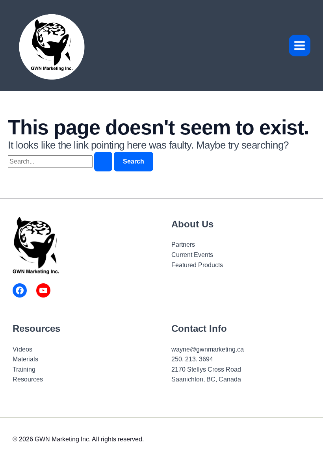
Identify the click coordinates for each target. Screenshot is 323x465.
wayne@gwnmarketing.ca (207, 349)
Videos (22, 349)
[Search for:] (61, 161)
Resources (28, 379)
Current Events (192, 254)
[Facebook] (20, 290)
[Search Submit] (103, 161)
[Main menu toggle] (299, 45)
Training (24, 369)
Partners (183, 244)
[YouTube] (43, 290)
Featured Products (197, 265)
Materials (25, 359)
